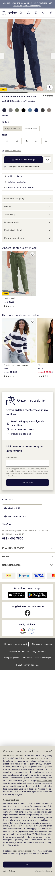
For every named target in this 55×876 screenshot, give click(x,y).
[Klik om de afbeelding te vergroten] (49, 87)
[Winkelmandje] (51, 12)
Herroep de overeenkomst (15, 644)
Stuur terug (9, 214)
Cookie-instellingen (43, 871)
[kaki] (17, 110)
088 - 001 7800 (12, 538)
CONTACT (7, 499)
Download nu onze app (27, 588)
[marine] (4, 110)
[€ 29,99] (19, 340)
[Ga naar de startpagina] (12, 12)
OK (27, 864)
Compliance (27, 657)
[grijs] (11, 110)
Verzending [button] (30, 101)
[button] (4, 12)
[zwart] (23, 110)
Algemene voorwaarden (42, 644)
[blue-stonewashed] (36, 110)
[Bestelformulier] (36, 12)
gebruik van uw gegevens (34, 758)
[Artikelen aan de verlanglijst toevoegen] (47, 159)
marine (5, 115)
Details (7, 206)
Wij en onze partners (13, 755)
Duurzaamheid (11, 222)
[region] (27, 811)
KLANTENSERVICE (13, 548)
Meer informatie (44, 780)
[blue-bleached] (30, 110)
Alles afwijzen (9, 871)
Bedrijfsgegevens (11, 657)
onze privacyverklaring (22, 851)
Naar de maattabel (13, 151)
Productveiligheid (13, 230)
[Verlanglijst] (44, 12)
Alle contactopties (17, 516)
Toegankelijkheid (39, 651)
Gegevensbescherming (19, 651)
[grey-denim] (43, 110)
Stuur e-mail (13, 508)
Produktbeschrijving (14, 198)
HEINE (5, 556)
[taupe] (49, 110)
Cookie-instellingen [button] (43, 657)
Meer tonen (12, 476)
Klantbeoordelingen (14, 238)
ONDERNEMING (11, 564)
